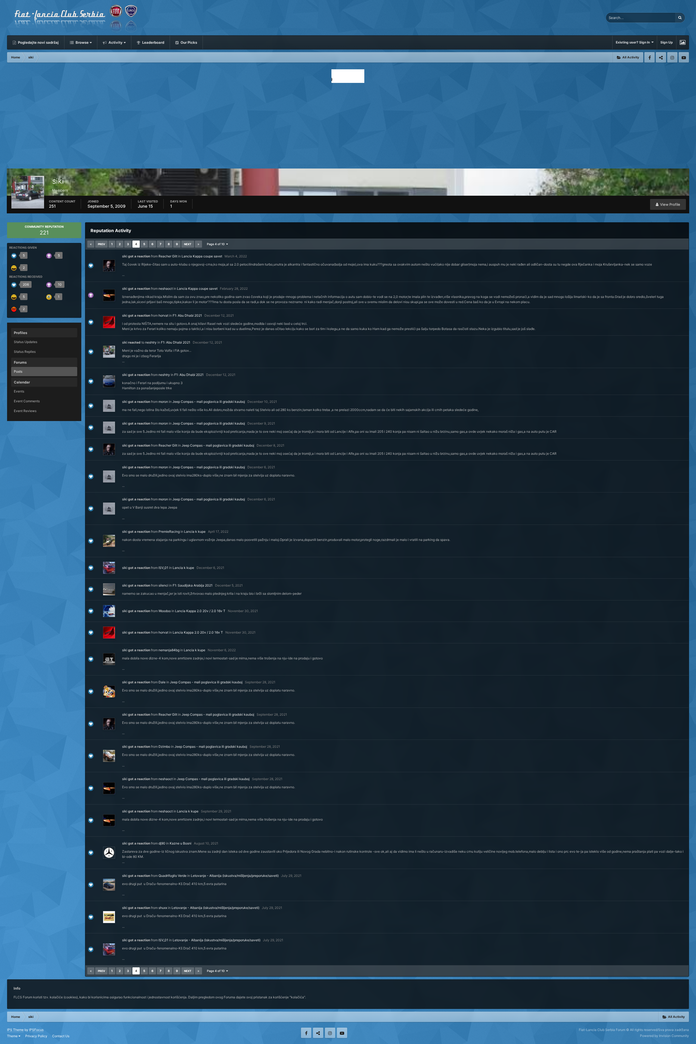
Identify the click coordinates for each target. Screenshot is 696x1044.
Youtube (684, 57)
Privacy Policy (36, 1036)
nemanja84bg (169, 650)
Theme (12, 1036)
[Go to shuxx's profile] (109, 917)
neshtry (151, 342)
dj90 (162, 843)
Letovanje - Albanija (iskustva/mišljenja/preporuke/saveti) (235, 876)
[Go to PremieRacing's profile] (109, 541)
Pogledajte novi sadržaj (38, 42)
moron (163, 402)
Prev (101, 244)
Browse (82, 42)
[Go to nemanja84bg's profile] (109, 659)
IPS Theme (15, 1030)
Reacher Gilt (168, 256)
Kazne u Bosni (180, 843)
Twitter (661, 57)
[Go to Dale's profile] (109, 691)
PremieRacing (169, 531)
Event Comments (27, 401)
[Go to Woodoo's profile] (109, 611)
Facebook (649, 57)
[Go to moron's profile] (109, 406)
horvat (163, 315)
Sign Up (666, 42)
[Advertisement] (348, 124)
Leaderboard (152, 42)
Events (19, 391)
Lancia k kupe (195, 531)
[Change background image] (682, 42)
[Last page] (198, 244)
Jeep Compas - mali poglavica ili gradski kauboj (208, 402)
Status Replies (25, 352)
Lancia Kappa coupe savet (202, 256)
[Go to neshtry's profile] (109, 381)
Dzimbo (164, 746)
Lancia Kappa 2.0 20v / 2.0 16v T (200, 611)
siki (124, 256)
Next (187, 244)
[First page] (90, 244)
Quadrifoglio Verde (173, 876)
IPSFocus (36, 1030)
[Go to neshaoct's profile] (109, 295)
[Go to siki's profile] (109, 352)
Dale (162, 682)
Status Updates (25, 342)
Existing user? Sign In (633, 42)
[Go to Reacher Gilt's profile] (109, 266)
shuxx (163, 908)
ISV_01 (163, 568)
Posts (18, 371)
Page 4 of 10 (216, 244)
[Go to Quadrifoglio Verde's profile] (109, 885)
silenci (163, 585)
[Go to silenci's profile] (109, 589)
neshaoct (166, 288)
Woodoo (165, 611)
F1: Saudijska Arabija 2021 (193, 585)
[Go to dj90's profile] (109, 853)
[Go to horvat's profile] (109, 322)
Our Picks (188, 42)
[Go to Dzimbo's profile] (109, 756)
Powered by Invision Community (664, 1036)
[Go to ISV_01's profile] (109, 568)
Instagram (672, 57)
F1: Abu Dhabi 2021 (187, 315)
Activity (115, 42)
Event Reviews (25, 411)
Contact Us (60, 1036)
